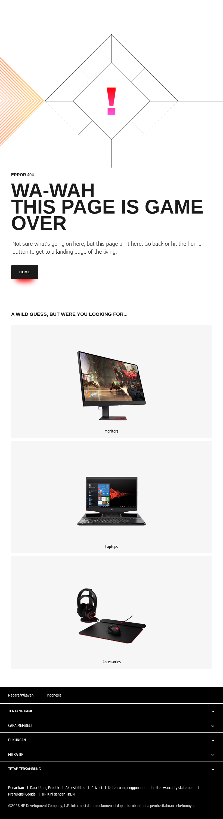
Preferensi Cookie (22, 794)
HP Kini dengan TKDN (58, 794)
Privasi (96, 787)
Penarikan (16, 787)
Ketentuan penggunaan (126, 787)
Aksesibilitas (75, 787)
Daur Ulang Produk (44, 787)
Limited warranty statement (173, 787)
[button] (111, 710)
